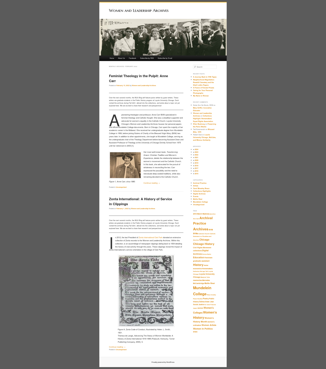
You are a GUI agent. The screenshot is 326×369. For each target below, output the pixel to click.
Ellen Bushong (199, 124)
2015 (196, 173)
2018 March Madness (201, 214)
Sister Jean (209, 301)
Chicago (204, 239)
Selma (202, 301)
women (200, 308)
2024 (196, 149)
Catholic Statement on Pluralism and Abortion (204, 237)
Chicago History (203, 244)
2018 (196, 165)
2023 (196, 152)
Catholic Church (204, 234)
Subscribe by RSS (147, 58)
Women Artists (209, 325)
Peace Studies (197, 299)
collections (197, 250)
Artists (195, 185)
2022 (196, 155)
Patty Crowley (211, 295)
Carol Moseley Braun (201, 188)
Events (195, 196)
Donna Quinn (206, 254)
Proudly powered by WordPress (163, 362)
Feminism (208, 257)
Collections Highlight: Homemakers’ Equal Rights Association (203, 118)
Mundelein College (200, 202)
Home (112, 58)
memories (197, 280)
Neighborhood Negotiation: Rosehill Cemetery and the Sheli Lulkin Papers (203, 82)
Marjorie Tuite (205, 277)
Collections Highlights (202, 191)
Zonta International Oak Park (150, 237)
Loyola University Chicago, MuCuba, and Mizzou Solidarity (204, 137)
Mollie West (197, 199)
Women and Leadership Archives (138, 10)
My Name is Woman (201, 95)
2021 (196, 157)
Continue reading (152, 183)
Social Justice (198, 304)
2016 (196, 171)
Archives (200, 229)
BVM (211, 229)
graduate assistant (201, 260)
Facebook (132, 58)
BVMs (195, 233)
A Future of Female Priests (204, 87)
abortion (213, 214)
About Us (121, 58)
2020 (196, 160)
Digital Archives (199, 193)
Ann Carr (196, 219)
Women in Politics (203, 328)
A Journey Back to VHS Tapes (204, 77)
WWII (195, 332)
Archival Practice (199, 183)
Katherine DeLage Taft (200, 271)
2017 (196, 168)
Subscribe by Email (165, 58)
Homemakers (207, 268)
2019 (196, 163)
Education (198, 257)
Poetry (206, 298)
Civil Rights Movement (202, 247)
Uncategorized (121, 187)
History (198, 265)
